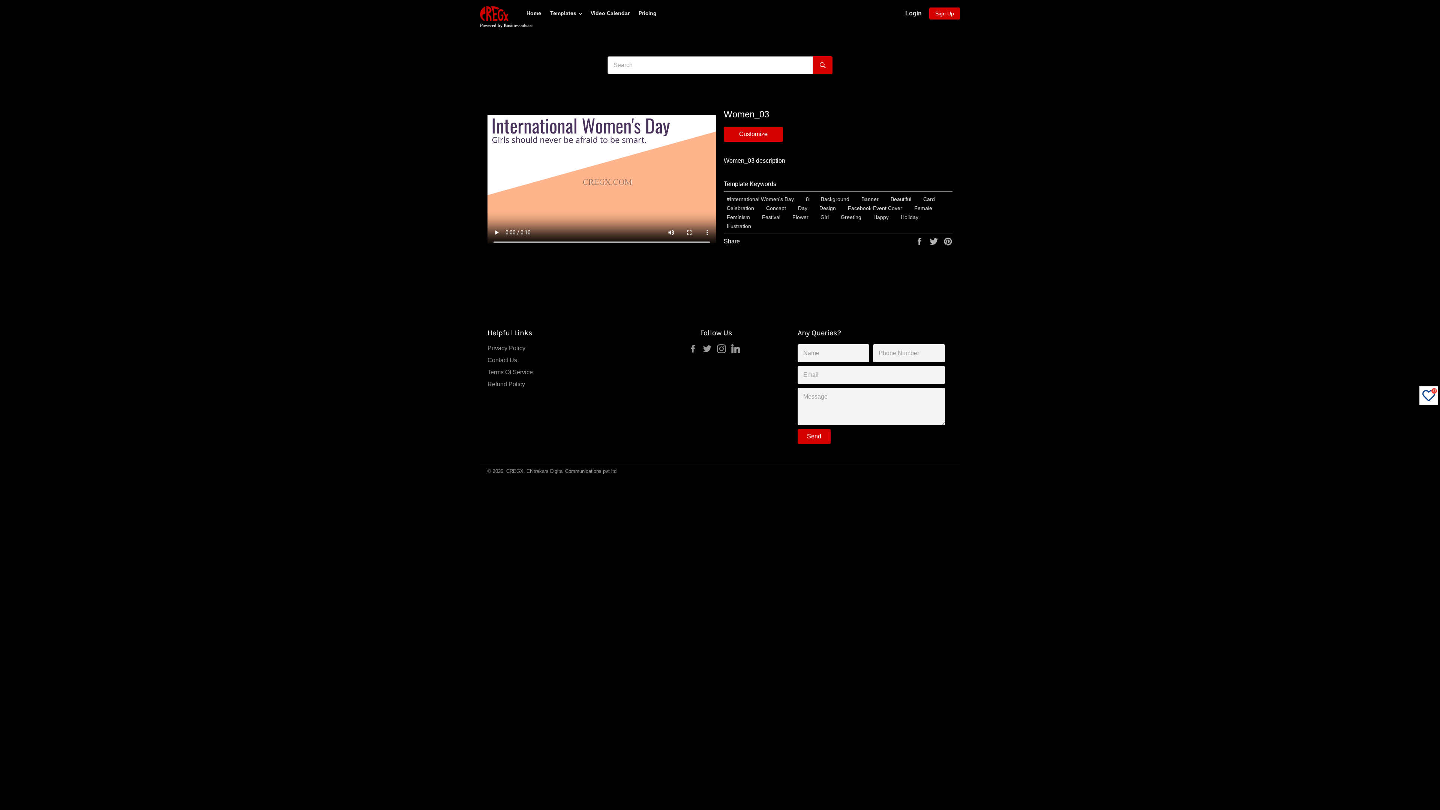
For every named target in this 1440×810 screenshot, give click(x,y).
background (835, 199)
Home (533, 13)
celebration (740, 208)
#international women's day (760, 199)
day (802, 208)
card (929, 199)
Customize (753, 134)
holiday (909, 217)
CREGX (515, 471)
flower (800, 217)
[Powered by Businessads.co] (494, 13)
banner (870, 199)
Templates (563, 13)
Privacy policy (506, 348)
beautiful (901, 199)
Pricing (648, 13)
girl (824, 217)
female (923, 208)
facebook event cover (875, 208)
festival (771, 217)
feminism (738, 217)
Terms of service (510, 372)
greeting (851, 217)
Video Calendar (610, 13)
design (827, 208)
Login (913, 13)
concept (776, 208)
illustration (739, 226)
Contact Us (502, 360)
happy (881, 217)
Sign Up (944, 13)
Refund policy (506, 384)
